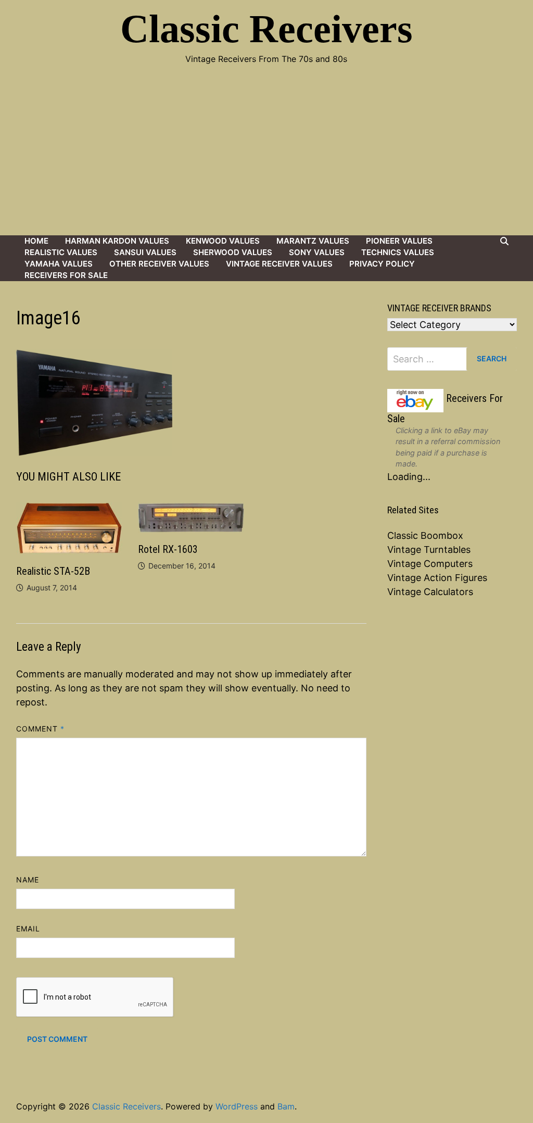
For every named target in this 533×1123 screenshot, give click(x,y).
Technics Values (397, 252)
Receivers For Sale (66, 275)
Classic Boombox (425, 535)
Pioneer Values (399, 241)
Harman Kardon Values (117, 241)
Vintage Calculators (430, 591)
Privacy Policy (382, 264)
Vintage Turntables (429, 549)
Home (36, 241)
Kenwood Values (223, 241)
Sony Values (317, 252)
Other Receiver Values (159, 264)
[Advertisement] (266, 157)
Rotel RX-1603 (168, 549)
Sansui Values (145, 252)
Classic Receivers (266, 29)
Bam (286, 1106)
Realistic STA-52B (53, 571)
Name (27, 879)
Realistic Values (60, 252)
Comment (40, 728)
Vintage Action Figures (437, 577)
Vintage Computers (430, 563)
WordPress (236, 1106)
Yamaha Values (58, 264)
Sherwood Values (232, 252)
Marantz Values (312, 241)
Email (28, 928)
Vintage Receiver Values (279, 264)
